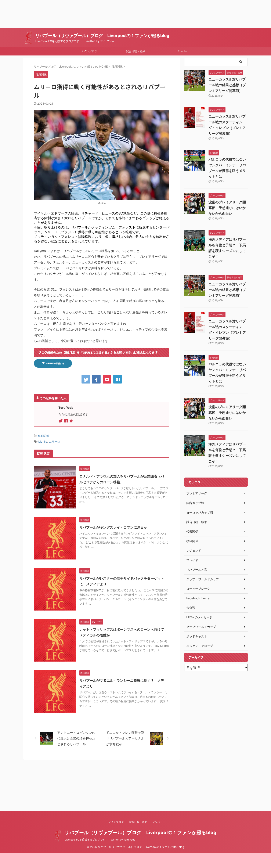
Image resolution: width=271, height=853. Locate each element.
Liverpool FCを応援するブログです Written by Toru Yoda (100, 839)
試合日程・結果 (135, 51)
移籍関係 (43, 436)
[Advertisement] (127, 14)
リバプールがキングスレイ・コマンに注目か (113, 527)
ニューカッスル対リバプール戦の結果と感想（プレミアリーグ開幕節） (227, 85)
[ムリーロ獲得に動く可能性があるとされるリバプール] (117, 379)
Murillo (42, 441)
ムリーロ (54, 441)
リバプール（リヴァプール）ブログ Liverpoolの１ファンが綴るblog (102, 35)
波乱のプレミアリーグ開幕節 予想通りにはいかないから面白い (227, 208)
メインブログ (89, 51)
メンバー (182, 51)
